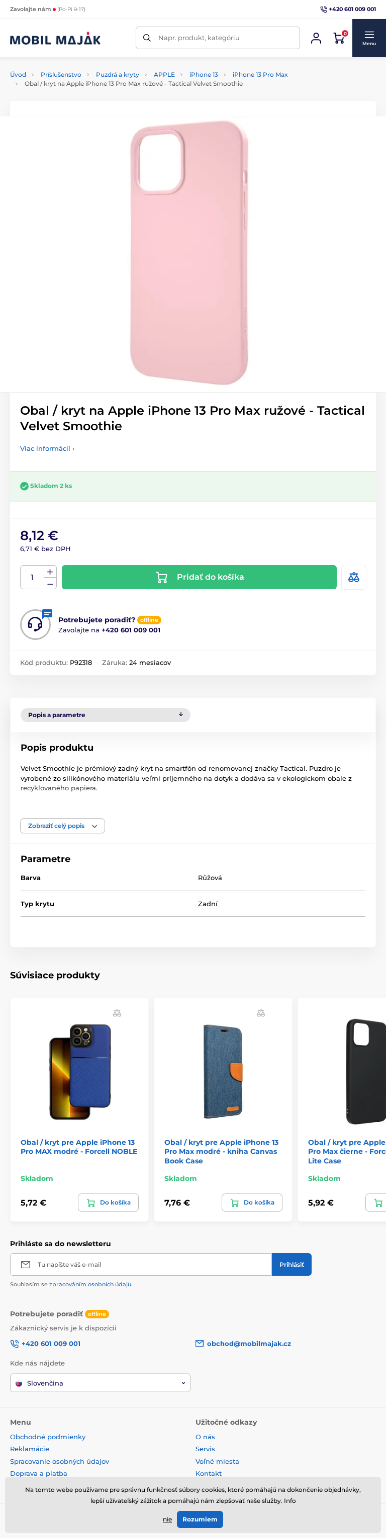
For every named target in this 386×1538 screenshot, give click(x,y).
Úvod (18, 74)
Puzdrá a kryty (117, 74)
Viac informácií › (47, 448)
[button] (369, 38)
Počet (32, 577)
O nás (205, 1437)
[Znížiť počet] (50, 583)
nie (167, 1519)
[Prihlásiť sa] (316, 38)
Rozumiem (200, 1519)
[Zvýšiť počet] (50, 572)
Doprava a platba (38, 1473)
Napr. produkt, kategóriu (199, 38)
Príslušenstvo (61, 74)
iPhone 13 (203, 74)
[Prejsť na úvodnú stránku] (55, 38)
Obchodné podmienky (47, 1437)
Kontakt (209, 1473)
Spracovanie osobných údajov (59, 1461)
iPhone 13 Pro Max (260, 74)
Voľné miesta (217, 1461)
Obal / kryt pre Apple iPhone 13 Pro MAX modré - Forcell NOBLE (79, 1147)
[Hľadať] (147, 38)
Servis (205, 1449)
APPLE (164, 74)
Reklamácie (29, 1449)
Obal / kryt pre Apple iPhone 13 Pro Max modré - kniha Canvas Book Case (221, 1151)
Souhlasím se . (71, 1284)
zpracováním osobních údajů (90, 1284)
